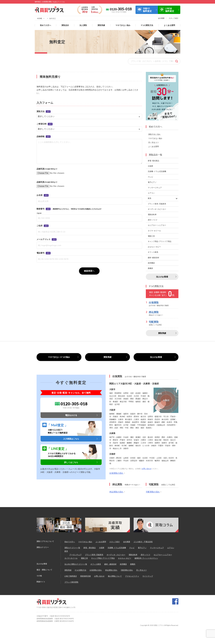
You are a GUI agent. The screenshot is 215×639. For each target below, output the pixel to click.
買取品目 (65, 25)
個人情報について (115, 576)
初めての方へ (45, 25)
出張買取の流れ (116, 473)
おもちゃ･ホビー (124, 558)
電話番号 (41, 253)
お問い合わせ (146, 469)
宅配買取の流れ (153, 492)
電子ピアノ (142, 548)
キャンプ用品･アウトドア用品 (103, 558)
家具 (66, 551)
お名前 (40, 195)
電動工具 (84, 558)
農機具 (132, 564)
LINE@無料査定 (169, 9)
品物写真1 (41, 169)
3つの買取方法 (147, 25)
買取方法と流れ (154, 134)
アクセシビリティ (132, 576)
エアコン (170, 548)
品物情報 (41, 136)
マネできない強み (122, 25)
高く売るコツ (153, 142)
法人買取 (83, 25)
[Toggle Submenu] (176, 198)
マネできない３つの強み (59, 357)
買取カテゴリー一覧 (72, 548)
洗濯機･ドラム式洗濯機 (117, 548)
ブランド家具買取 (71, 582)
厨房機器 (123, 564)
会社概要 (161, 18)
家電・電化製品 (89, 548)
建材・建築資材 (110, 564)
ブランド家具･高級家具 (94, 555)
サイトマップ (147, 576)
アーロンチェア (75, 555)
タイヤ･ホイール (71, 558)
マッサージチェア (157, 548)
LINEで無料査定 (70, 576)
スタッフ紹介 (173, 18)
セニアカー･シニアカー (163, 555)
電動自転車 (133, 555)
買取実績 (101, 25)
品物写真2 (41, 182)
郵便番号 (41, 209)
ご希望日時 (42, 124)
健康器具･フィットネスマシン (146, 558)
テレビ (131, 548)
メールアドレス (44, 239)
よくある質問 (169, 25)
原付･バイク (145, 555)
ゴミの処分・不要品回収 (143, 542)
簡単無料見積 (85, 576)
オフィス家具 (95, 564)
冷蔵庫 (101, 548)
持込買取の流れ (116, 492)
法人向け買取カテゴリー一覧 (75, 564)
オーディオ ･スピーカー (116, 555)
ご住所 (40, 225)
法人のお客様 (162, 276)
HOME (39, 18)
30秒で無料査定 (147, 9)
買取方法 (41, 111)
